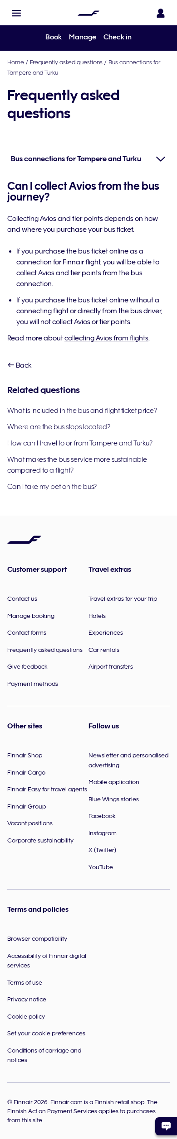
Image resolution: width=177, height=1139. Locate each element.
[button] (16, 13)
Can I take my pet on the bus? (52, 487)
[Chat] (166, 1126)
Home (15, 62)
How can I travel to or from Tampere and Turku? (79, 443)
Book (53, 37)
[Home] (88, 13)
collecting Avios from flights (106, 338)
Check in (117, 37)
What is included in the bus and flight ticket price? (82, 411)
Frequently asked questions (66, 62)
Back (23, 365)
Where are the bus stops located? (58, 427)
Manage (82, 37)
